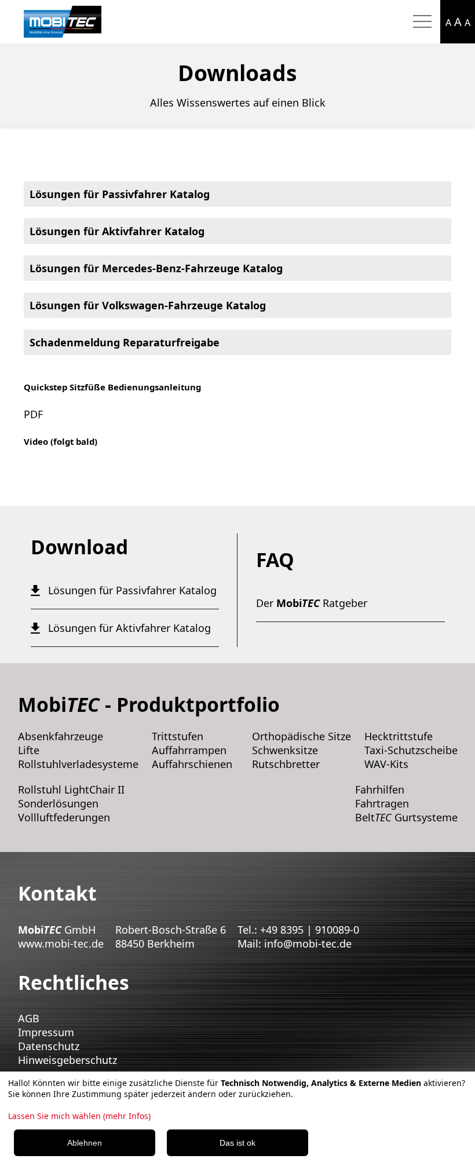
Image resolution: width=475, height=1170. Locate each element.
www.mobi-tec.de (61, 943)
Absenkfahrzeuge (60, 736)
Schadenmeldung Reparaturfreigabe (125, 342)
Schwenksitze (285, 750)
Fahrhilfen (379, 789)
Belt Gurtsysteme (406, 817)
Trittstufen (177, 736)
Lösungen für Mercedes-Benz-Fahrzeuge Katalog (156, 268)
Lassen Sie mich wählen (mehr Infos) (79, 1115)
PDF (33, 414)
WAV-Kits (386, 764)
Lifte (28, 750)
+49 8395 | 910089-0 (309, 930)
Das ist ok (237, 1142)
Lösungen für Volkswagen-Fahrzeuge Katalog (148, 305)
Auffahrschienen (192, 764)
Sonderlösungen (58, 803)
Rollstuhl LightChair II (71, 789)
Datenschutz (48, 1046)
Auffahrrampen (189, 750)
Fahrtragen (382, 803)
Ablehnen (84, 1142)
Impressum (46, 1032)
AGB (28, 1018)
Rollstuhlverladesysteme (78, 764)
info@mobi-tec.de (308, 943)
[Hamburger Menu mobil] (422, 22)
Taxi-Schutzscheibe (411, 750)
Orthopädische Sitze (301, 736)
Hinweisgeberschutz (67, 1060)
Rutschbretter (286, 764)
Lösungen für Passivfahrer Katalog (120, 194)
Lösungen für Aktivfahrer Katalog (117, 231)
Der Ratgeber (311, 603)
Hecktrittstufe (398, 736)
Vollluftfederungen (64, 817)
